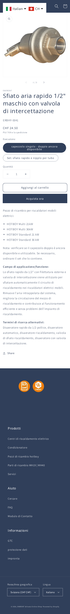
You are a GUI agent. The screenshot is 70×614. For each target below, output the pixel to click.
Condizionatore (17, 447)
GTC (10, 540)
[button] (56, 6)
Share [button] (11, 353)
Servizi (12, 474)
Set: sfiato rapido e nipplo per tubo (30, 158)
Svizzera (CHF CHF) (20, 592)
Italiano (50, 592)
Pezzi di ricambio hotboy (23, 456)
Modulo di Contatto (20, 516)
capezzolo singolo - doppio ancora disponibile (34, 148)
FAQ (10, 507)
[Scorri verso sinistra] (26, 82)
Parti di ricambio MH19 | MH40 (26, 465)
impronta (14, 558)
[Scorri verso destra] (43, 82)
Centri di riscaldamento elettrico (28, 438)
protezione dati (17, 549)
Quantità (8, 166)
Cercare (12, 498)
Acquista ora (35, 198)
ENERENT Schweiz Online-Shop (29, 606)
